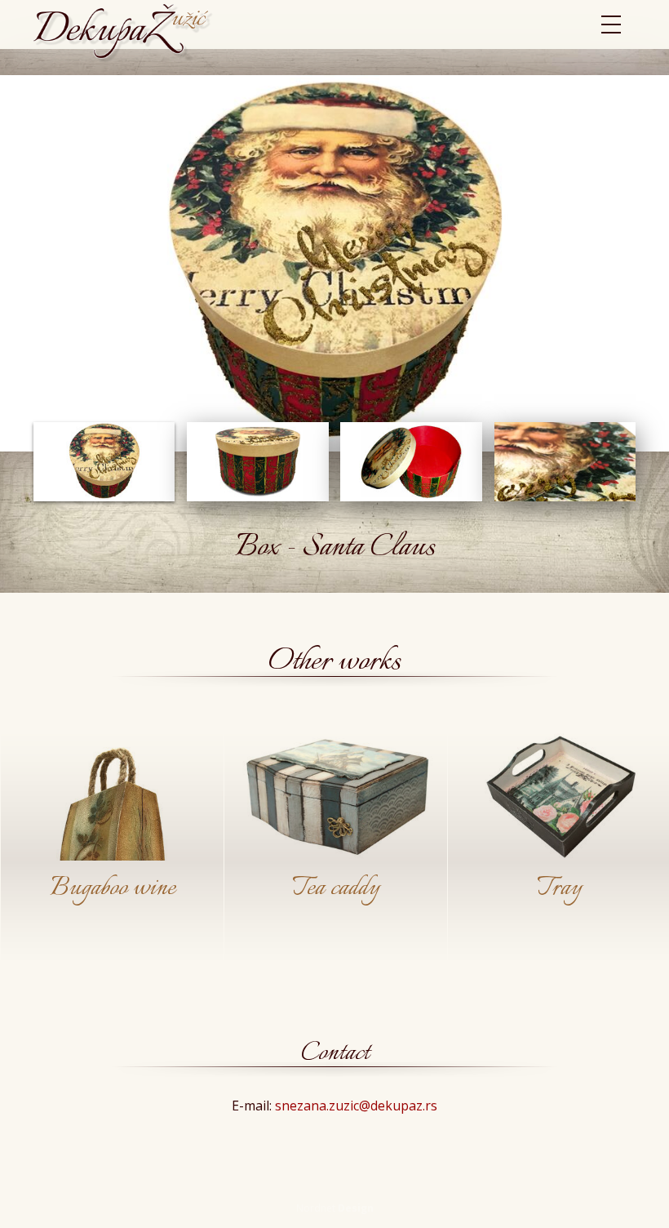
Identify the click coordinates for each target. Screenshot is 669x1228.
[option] (112, 849)
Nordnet (335, 1208)
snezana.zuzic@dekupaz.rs (356, 1106)
